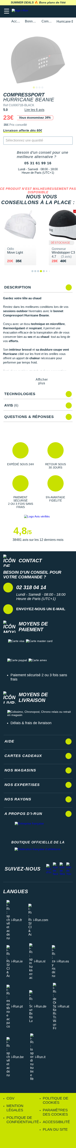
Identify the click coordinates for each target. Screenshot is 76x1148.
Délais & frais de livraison (31, 723)
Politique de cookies (55, 1100)
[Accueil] (4, 21)
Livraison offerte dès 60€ (22, 130)
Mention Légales (14, 1108)
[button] (20, 455)
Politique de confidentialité (22, 1120)
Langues (15, 891)
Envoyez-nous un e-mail (40, 609)
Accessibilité (56, 1122)
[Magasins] (53, 11)
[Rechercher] (45, 11)
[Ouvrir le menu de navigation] (6, 11)
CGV (10, 1098)
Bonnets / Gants (31, 21)
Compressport (47, 21)
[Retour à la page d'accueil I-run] (21, 11)
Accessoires (15, 21)
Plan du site (55, 1129)
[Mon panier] (69, 11)
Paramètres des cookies (55, 1112)
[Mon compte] (61, 11)
